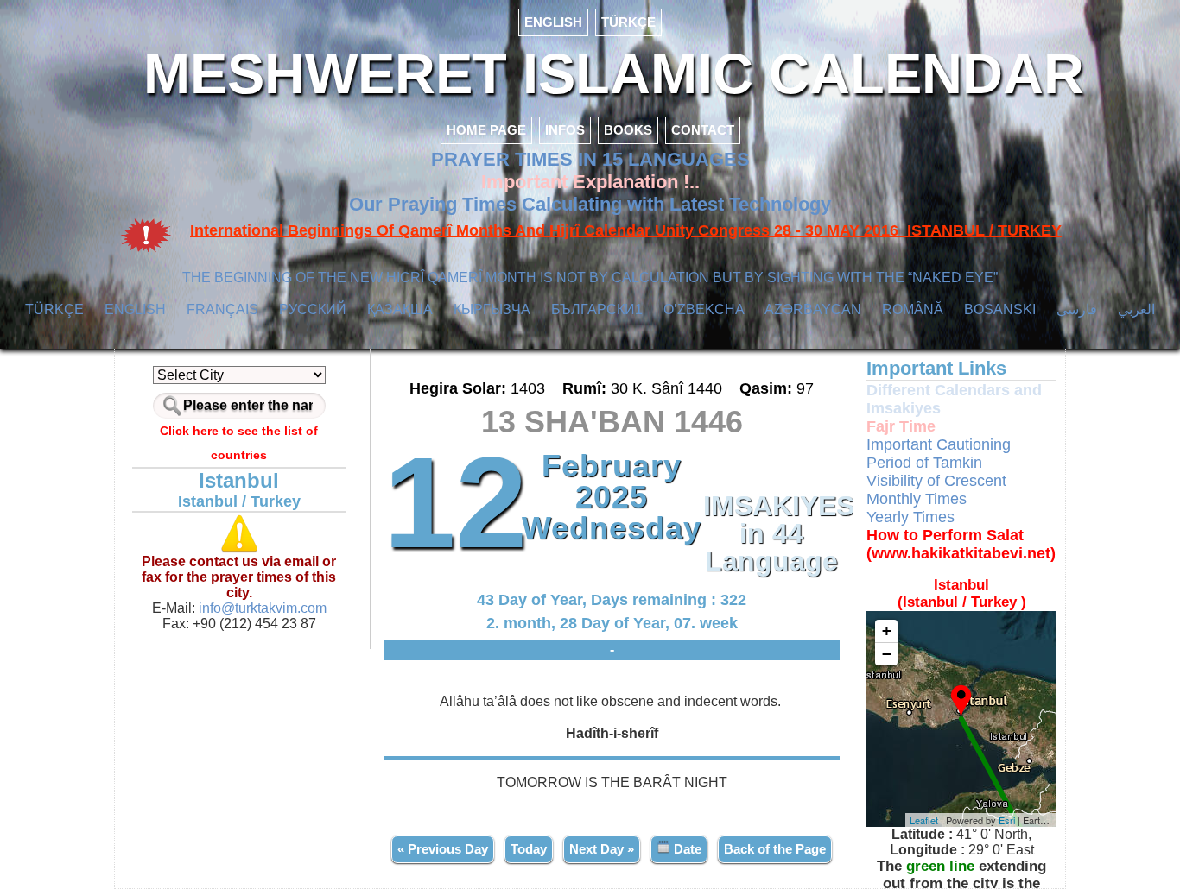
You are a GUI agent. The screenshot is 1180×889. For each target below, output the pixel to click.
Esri (1007, 820)
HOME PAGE (486, 130)
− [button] (886, 654)
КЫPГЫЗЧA (492, 309)
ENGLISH (553, 22)
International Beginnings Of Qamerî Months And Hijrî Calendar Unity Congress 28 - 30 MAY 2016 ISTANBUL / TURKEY (626, 230)
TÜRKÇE (628, 22)
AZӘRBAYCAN (812, 309)
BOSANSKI (1000, 309)
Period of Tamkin (924, 462)
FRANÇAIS (222, 309)
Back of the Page (775, 849)
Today (529, 849)
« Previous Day (442, 849)
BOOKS (628, 130)
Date (685, 849)
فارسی (1076, 309)
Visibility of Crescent (936, 480)
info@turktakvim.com (261, 608)
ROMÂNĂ (912, 309)
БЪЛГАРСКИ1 (597, 309)
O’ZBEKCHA (704, 309)
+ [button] (886, 630)
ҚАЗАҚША (400, 309)
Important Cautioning (938, 444)
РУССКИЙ (312, 309)
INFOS (565, 130)
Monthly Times (916, 499)
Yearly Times (910, 517)
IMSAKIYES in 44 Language (771, 533)
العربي (1136, 309)
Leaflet (924, 820)
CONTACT (702, 130)
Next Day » (601, 849)
